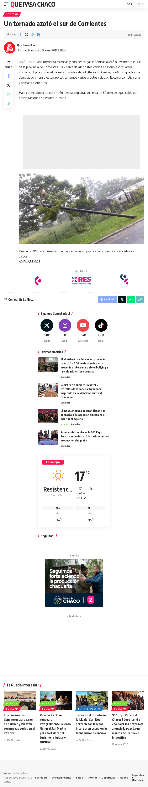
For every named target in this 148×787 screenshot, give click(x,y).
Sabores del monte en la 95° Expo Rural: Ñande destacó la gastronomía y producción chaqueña (85, 436)
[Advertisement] (81, 142)
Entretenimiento (89, 709)
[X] (47, 331)
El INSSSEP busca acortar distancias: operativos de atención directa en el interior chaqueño (83, 414)
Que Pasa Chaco (32, 4)
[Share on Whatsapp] (8, 94)
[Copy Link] (32, 35)
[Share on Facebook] (20, 35)
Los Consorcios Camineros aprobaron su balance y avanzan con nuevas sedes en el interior (19, 724)
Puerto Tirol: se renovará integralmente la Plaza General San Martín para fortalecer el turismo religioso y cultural (55, 728)
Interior (65, 424)
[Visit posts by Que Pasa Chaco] (9, 48)
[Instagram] (65, 331)
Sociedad (12, 14)
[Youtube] (83, 331)
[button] (7, 4)
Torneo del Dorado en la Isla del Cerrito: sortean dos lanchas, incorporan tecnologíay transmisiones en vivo (92, 724)
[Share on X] (26, 35)
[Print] (38, 35)
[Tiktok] (101, 331)
